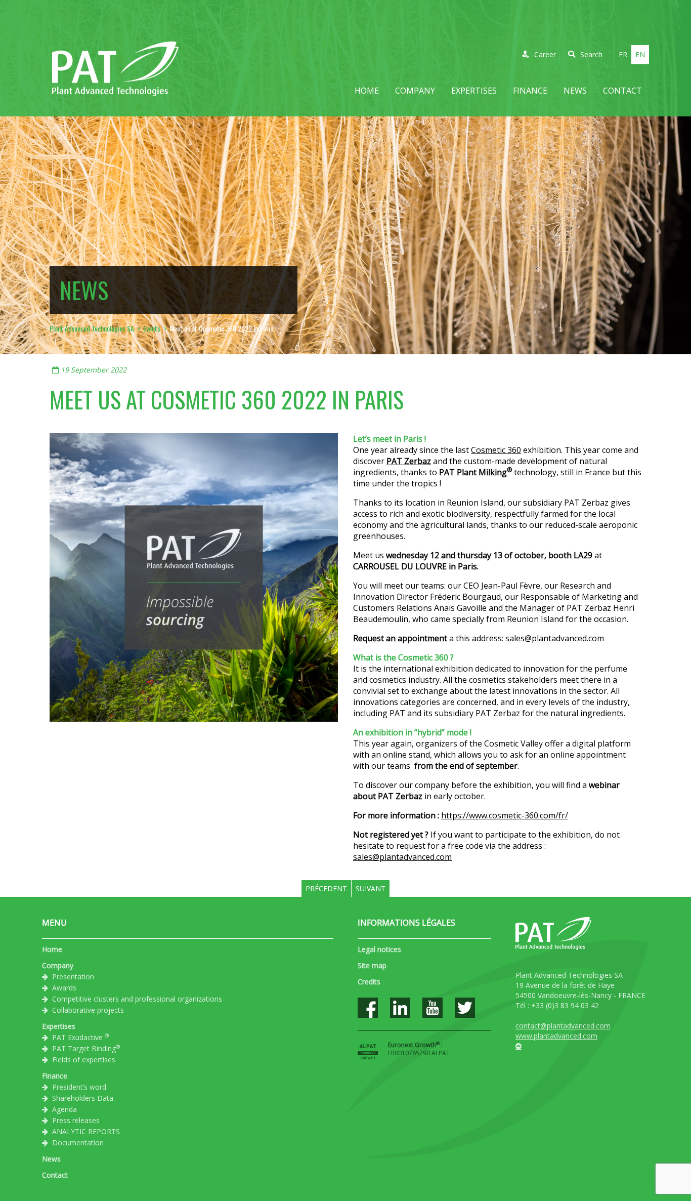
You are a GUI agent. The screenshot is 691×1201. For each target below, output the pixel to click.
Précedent (326, 888)
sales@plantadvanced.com (554, 638)
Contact (622, 90)
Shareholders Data (82, 1098)
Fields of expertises (83, 1059)
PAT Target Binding (86, 1048)
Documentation (78, 1142)
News (575, 90)
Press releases (76, 1120)
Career (545, 54)
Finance (530, 90)
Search (591, 54)
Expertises (474, 90)
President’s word (79, 1087)
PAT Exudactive (80, 1037)
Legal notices (379, 949)
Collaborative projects (88, 1010)
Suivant (370, 888)
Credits (369, 981)
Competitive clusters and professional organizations (137, 999)
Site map (372, 965)
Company (415, 90)
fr (623, 54)
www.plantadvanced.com (556, 1036)
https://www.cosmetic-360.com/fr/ (504, 815)
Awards (64, 987)
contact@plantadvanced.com (563, 1025)
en (640, 54)
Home (367, 90)
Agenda (64, 1109)
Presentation (73, 976)
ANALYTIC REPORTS (86, 1131)
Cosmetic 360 (496, 449)
